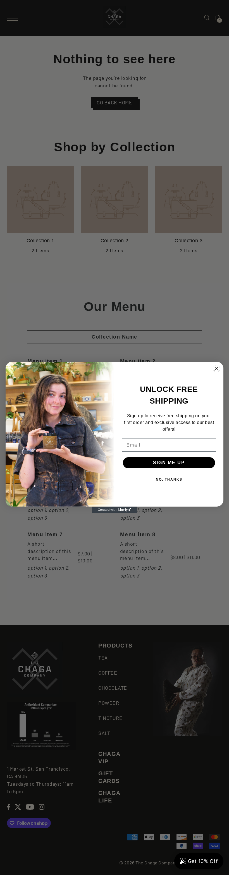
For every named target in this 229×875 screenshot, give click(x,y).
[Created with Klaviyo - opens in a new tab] (114, 510)
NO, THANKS (169, 479)
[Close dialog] (216, 369)
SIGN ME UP (169, 462)
